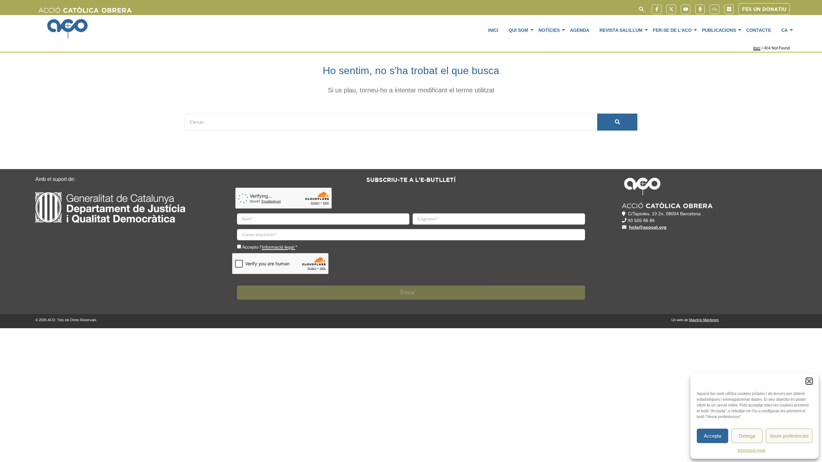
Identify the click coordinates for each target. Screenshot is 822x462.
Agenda (579, 30)
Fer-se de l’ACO (672, 30)
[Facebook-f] (656, 9)
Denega (747, 436)
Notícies (549, 30)
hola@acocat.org (648, 227)
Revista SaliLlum (621, 30)
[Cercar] (617, 122)
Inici (493, 30)
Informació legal (751, 450)
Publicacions (719, 30)
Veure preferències (789, 436)
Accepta (712, 436)
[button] (809, 381)
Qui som (518, 30)
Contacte (758, 30)
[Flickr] (729, 9)
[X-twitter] (671, 9)
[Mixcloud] (714, 9)
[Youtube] (685, 9)
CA (784, 30)
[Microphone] (700, 9)
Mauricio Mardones (704, 320)
